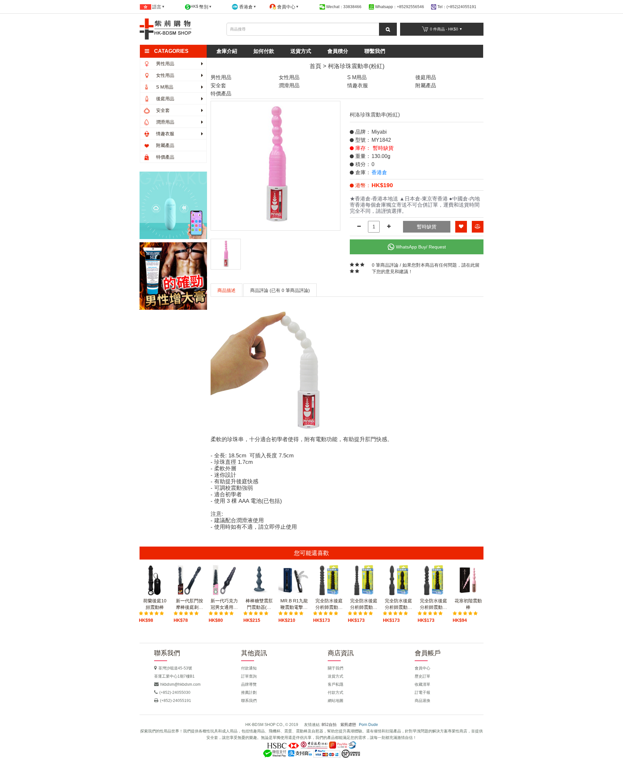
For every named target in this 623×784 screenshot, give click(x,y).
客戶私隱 (335, 684)
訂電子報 (422, 692)
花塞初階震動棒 (468, 604)
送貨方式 (300, 51)
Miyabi (379, 132)
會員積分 (337, 51)
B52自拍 (329, 724)
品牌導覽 (249, 684)
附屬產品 (164, 145)
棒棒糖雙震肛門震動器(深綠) (259, 604)
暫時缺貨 (426, 226)
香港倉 (379, 172)
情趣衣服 (164, 133)
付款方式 (335, 692)
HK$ (199, 6)
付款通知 (249, 668)
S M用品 (164, 87)
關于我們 (335, 668)
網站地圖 (335, 700)
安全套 (162, 110)
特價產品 (164, 157)
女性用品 (164, 75)
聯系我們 (249, 700)
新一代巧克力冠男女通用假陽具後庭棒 (224, 604)
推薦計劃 (249, 692)
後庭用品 (164, 98)
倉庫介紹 (226, 51)
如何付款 (263, 51)
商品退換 (422, 700)
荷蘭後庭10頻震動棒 (154, 604)
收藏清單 (422, 684)
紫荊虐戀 (348, 724)
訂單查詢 (249, 676)
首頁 (315, 66)
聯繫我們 (374, 51)
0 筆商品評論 (385, 265)
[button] (176, 51)
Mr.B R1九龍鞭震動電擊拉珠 (294, 604)
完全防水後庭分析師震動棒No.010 (433, 604)
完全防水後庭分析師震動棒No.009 (398, 604)
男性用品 (164, 63)
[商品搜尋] (388, 29)
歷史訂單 (422, 676)
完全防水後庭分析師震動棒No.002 (329, 604)
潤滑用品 (164, 122)
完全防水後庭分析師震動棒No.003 (363, 604)
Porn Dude (368, 724)
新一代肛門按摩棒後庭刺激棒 (189, 604)
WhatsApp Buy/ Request (421, 246)
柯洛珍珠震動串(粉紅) (356, 66)
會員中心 (422, 668)
